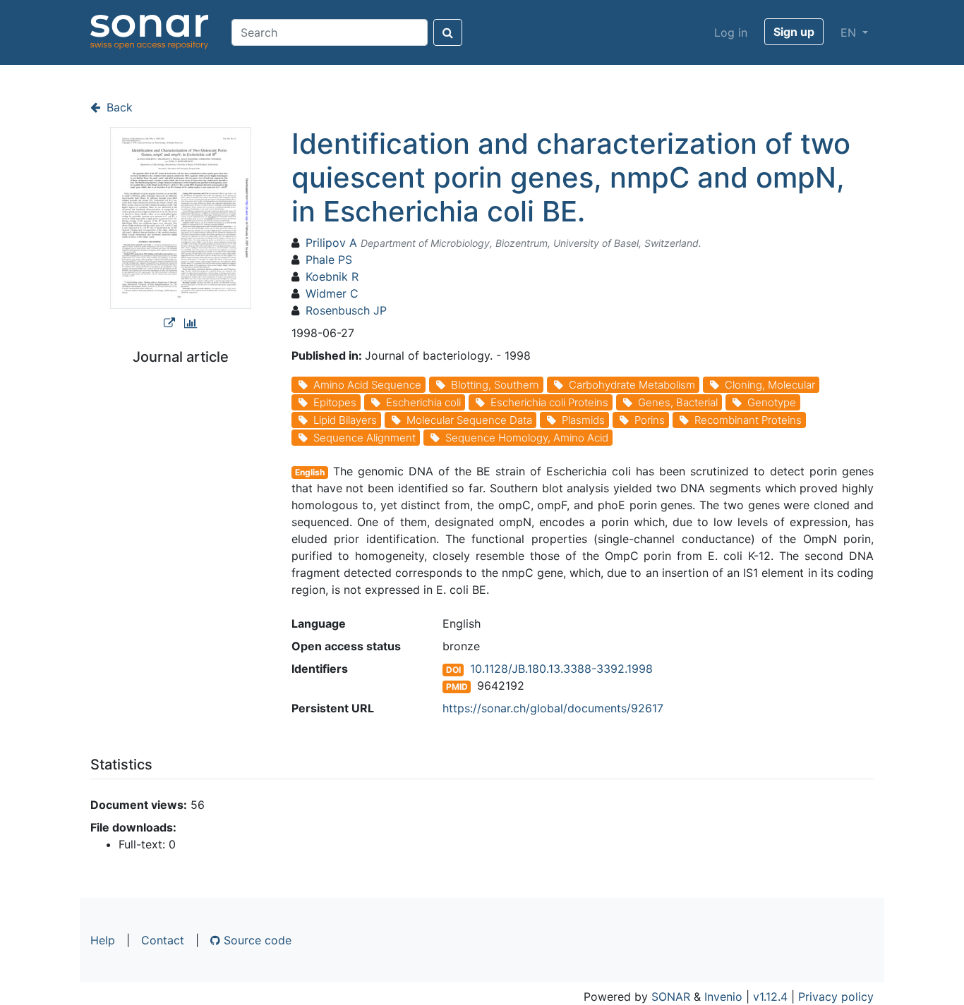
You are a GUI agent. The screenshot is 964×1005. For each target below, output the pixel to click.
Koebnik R (332, 276)
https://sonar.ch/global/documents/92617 (552, 708)
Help (102, 940)
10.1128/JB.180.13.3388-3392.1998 (561, 669)
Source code (255, 940)
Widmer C (332, 293)
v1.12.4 (770, 996)
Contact (162, 940)
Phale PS (329, 259)
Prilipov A (331, 243)
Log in (730, 32)
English (310, 472)
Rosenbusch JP (346, 310)
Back (118, 107)
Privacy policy (836, 996)
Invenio (723, 996)
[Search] (447, 32)
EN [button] (850, 32)
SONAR (670, 996)
